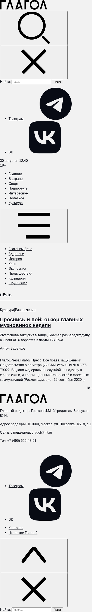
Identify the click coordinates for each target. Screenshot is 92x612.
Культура (16, 203)
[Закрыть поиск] (34, 62)
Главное (15, 174)
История (15, 259)
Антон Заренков (13, 348)
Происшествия (20, 273)
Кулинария (17, 278)
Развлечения (25, 310)
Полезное (16, 198)
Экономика (17, 268)
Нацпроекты (18, 188)
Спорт (13, 183)
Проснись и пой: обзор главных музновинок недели (41, 322)
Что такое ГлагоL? (23, 533)
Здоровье (16, 254)
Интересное (18, 193)
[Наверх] (34, 556)
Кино (12, 264)
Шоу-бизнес (18, 283)
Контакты (16, 528)
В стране (16, 179)
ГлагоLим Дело (20, 249)
